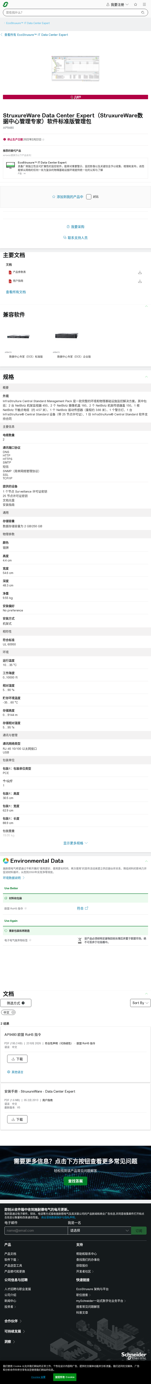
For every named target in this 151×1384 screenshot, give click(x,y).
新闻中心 (10, 1301)
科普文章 (82, 1312)
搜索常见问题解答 (88, 1306)
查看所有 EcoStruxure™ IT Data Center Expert (36, 35)
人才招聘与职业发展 (17, 1289)
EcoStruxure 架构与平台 (92, 1289)
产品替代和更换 (14, 1271)
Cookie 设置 (38, 1377)
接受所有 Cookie (64, 1377)
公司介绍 (10, 1295)
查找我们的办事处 (88, 1259)
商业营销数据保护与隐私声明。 (59, 1217)
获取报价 (82, 1265)
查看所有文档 (16, 292)
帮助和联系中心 (86, 1254)
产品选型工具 (13, 1265)
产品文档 (10, 1254)
